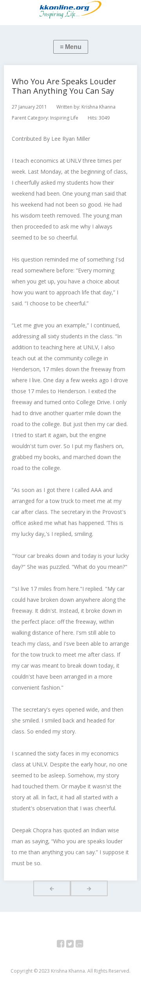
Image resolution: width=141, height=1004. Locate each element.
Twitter (74, 945)
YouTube (83, 945)
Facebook (64, 945)
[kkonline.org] (70, 10)
